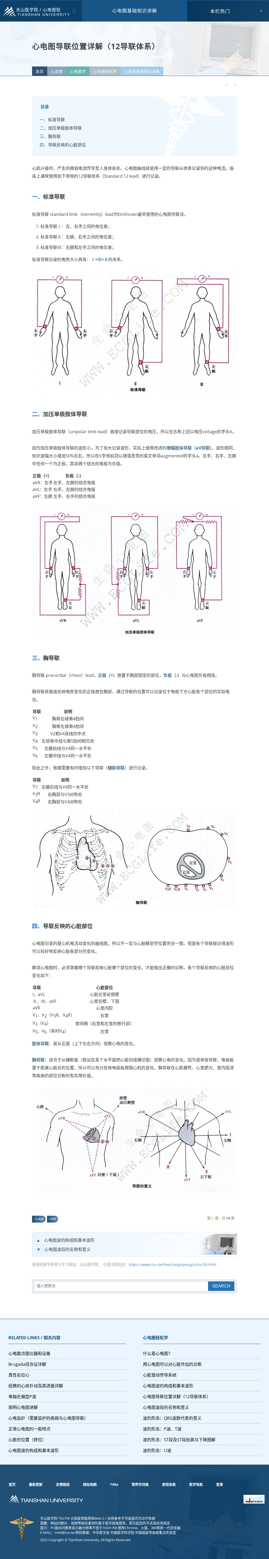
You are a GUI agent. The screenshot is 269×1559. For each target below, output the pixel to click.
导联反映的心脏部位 (67, 145)
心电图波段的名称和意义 (67, 1249)
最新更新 (36, 1484)
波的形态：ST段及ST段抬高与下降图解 (179, 1440)
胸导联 (54, 136)
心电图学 (78, 71)
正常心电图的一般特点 (29, 1429)
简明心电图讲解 (23, 1407)
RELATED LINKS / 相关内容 (34, 1338)
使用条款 (169, 1484)
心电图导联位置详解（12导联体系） (177, 1396)
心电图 (40, 1219)
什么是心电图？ (157, 1353)
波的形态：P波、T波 (162, 1429)
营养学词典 (140, 1484)
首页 (40, 71)
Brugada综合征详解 (27, 1364)
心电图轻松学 (105, 71)
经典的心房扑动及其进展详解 (35, 1386)
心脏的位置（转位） (27, 1440)
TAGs (114, 1484)
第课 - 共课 (220, 1218)
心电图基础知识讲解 (134, 10)
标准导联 (56, 119)
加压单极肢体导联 (65, 128)
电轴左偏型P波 (22, 1396)
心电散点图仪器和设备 (29, 1353)
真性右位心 (18, 1375)
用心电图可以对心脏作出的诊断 (172, 1364)
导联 (53, 1219)
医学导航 (196, 1484)
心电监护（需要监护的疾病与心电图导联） (48, 1418)
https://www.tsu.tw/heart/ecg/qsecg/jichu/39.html (172, 1264)
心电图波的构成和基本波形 (69, 1240)
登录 (219, 1484)
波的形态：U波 (157, 1450)
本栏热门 (220, 11)
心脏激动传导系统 (160, 1375)
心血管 (57, 71)
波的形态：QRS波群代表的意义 (172, 1418)
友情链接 (63, 1484)
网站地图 (90, 1484)
